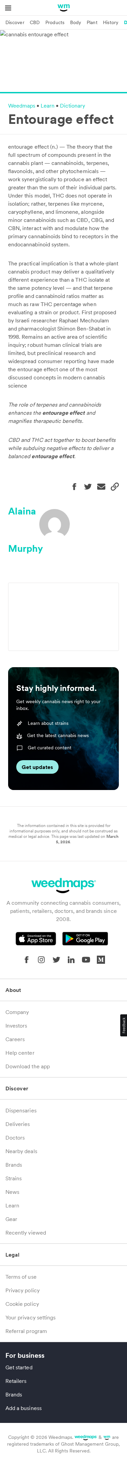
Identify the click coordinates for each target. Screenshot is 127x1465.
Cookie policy (22, 1303)
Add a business (23, 1408)
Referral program (26, 1331)
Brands (13, 1164)
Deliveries (17, 1124)
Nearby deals (21, 1151)
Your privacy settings (30, 1317)
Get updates (37, 767)
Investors (16, 1025)
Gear (11, 1219)
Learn (48, 105)
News (12, 1191)
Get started (19, 1367)
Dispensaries (21, 1110)
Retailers (15, 1380)
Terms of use (21, 1276)
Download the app (27, 1066)
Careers (15, 1039)
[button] (123, 1025)
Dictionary (72, 105)
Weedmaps (21, 105)
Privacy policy (22, 1290)
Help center (20, 1052)
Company (17, 1012)
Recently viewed (25, 1232)
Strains (13, 1178)
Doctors (15, 1137)
